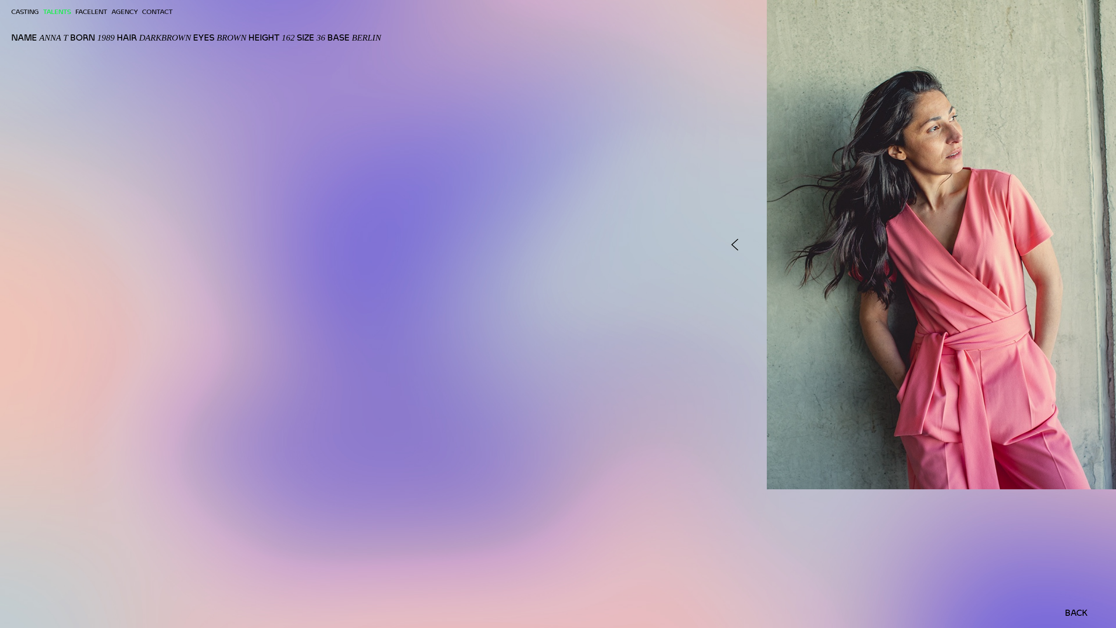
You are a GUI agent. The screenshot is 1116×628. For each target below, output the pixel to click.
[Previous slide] (735, 245)
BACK (1076, 613)
